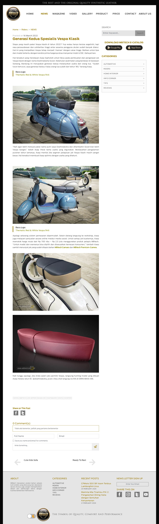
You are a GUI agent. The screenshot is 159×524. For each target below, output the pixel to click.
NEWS (44, 14)
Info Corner (124, 78)
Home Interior (124, 74)
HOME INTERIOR (59, 488)
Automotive (124, 64)
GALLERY (87, 14)
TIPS (54, 493)
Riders (25, 30)
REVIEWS (56, 495)
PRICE (116, 14)
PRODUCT (102, 14)
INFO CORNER (58, 490)
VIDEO (73, 14)
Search (140, 33)
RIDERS (55, 486)
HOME (30, 14)
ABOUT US (145, 14)
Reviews (124, 88)
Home (15, 30)
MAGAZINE (58, 14)
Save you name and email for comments (31, 441)
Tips (124, 83)
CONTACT (130, 14)
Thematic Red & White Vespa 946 (32, 75)
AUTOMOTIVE (58, 483)
